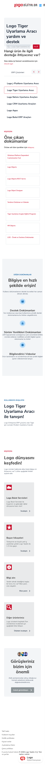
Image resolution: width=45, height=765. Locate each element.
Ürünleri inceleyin (20, 631)
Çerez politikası (7, 748)
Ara (35, 46)
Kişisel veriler (6, 741)
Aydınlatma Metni (8, 745)
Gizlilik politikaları (8, 738)
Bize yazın (23, 591)
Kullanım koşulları (8, 735)
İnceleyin (24, 511)
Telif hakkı (5, 731)
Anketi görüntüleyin (20, 690)
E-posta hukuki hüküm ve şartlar (10, 753)
